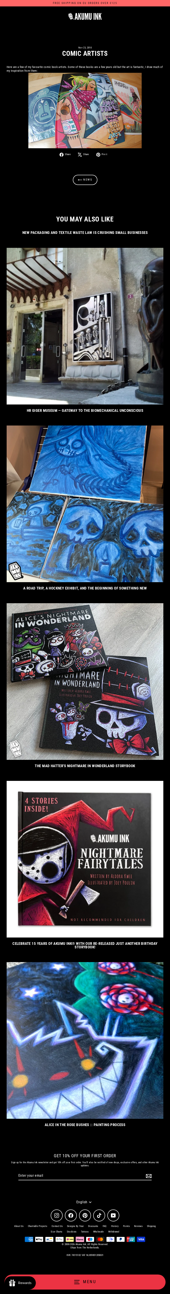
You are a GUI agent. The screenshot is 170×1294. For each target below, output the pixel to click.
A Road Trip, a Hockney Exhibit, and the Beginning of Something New (85, 588)
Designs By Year (75, 1226)
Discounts (93, 1226)
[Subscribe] (148, 1176)
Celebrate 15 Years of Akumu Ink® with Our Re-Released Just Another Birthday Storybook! (85, 945)
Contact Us (57, 1226)
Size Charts (56, 1231)
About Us (18, 1226)
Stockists (72, 1231)
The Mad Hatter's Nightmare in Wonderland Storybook (85, 766)
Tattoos (85, 1231)
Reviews (138, 1226)
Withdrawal (113, 1231)
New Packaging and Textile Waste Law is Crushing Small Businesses (85, 232)
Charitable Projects (37, 1226)
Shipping (151, 1226)
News (87, 179)
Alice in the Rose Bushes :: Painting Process (85, 1125)
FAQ (105, 1226)
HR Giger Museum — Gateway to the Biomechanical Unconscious (85, 410)
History (115, 1226)
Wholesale (98, 1231)
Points (126, 1226)
